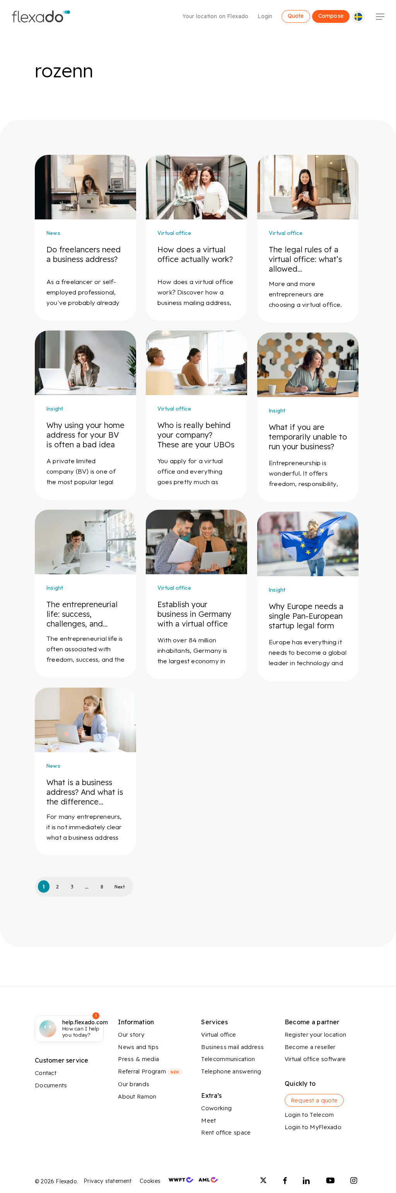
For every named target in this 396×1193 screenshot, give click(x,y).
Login (265, 16)
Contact (45, 1073)
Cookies (150, 1181)
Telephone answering (231, 1071)
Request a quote (314, 1100)
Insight (54, 408)
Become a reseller (310, 1047)
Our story (131, 1034)
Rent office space (226, 1132)
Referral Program (148, 1071)
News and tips (138, 1047)
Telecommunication (228, 1059)
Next (119, 887)
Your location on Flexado (216, 16)
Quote (296, 15)
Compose (330, 15)
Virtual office (174, 232)
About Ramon (137, 1096)
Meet (208, 1120)
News (53, 232)
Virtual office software (315, 1059)
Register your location (315, 1034)
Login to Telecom (309, 1114)
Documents (51, 1085)
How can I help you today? (85, 1028)
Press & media (138, 1059)
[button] (380, 17)
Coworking (216, 1108)
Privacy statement (107, 1181)
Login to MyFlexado (313, 1127)
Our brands (133, 1084)
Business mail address (232, 1047)
